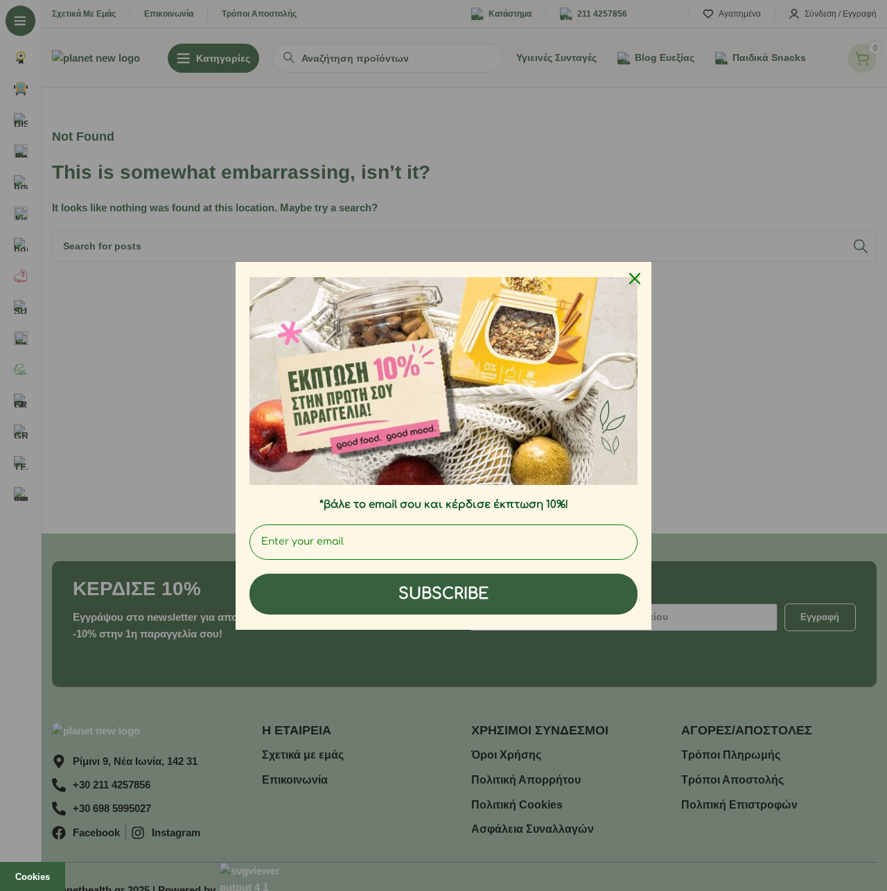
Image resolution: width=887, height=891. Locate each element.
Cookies (32, 877)
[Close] (634, 278)
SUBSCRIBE (443, 593)
